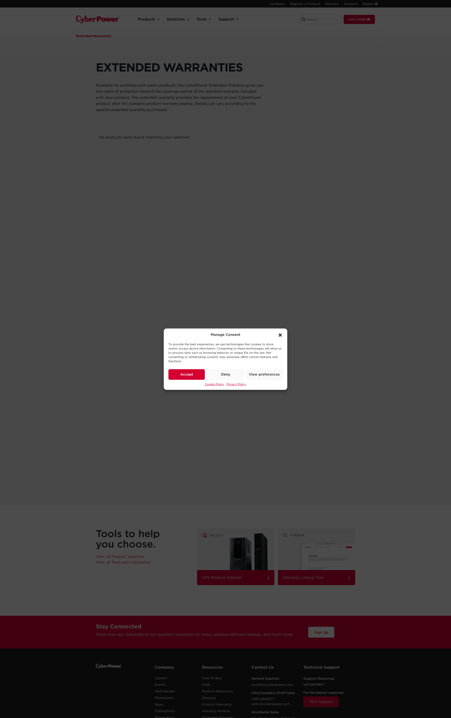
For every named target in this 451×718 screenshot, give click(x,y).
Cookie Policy (214, 384)
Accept (186, 374)
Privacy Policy (236, 384)
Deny (225, 374)
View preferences (264, 374)
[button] (280, 334)
